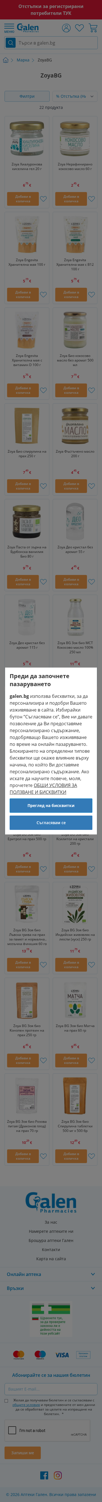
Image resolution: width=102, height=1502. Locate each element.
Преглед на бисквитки (51, 805)
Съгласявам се (51, 822)
